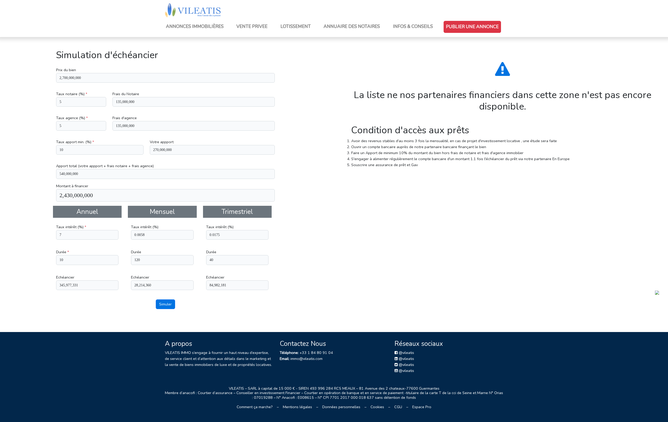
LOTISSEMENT (296, 26)
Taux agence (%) (72, 117)
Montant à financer (72, 186)
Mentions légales (297, 406)
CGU (398, 406)
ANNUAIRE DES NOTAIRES (352, 26)
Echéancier (65, 277)
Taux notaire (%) (71, 94)
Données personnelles (341, 406)
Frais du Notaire (125, 94)
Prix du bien (66, 70)
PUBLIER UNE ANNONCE (472, 27)
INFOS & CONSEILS (413, 26)
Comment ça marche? (255, 406)
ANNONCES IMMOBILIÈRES (195, 26)
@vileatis (406, 352)
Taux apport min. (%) (75, 141)
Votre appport (162, 141)
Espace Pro (421, 406)
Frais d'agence (124, 117)
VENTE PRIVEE (251, 26)
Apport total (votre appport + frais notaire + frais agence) (105, 165)
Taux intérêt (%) (71, 227)
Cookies (377, 406)
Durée (62, 252)
